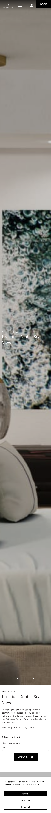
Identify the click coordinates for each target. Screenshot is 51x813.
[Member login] (31, 5)
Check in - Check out (11, 743)
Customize (25, 800)
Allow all (25, 794)
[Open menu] (20, 5)
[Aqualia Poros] (8, 5)
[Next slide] (30, 677)
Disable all (25, 807)
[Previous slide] (20, 677)
